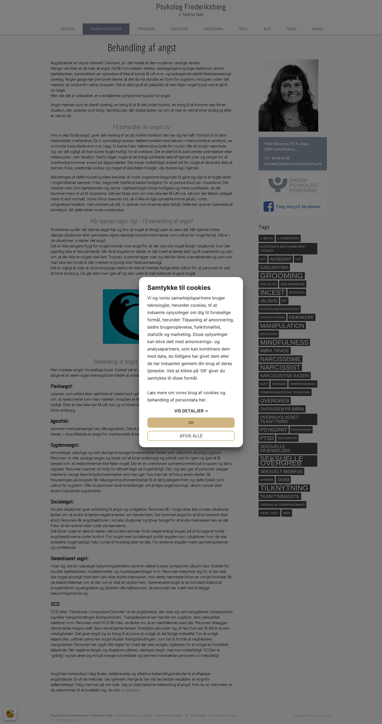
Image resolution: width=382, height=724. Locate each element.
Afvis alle (191, 435)
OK (191, 422)
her (202, 399)
